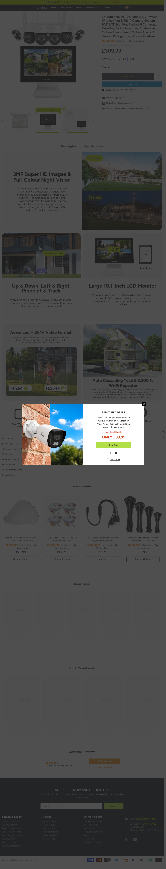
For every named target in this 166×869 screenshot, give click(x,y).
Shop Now (113, 445)
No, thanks (115, 459)
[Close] (144, 404)
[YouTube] (116, 453)
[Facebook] (110, 453)
